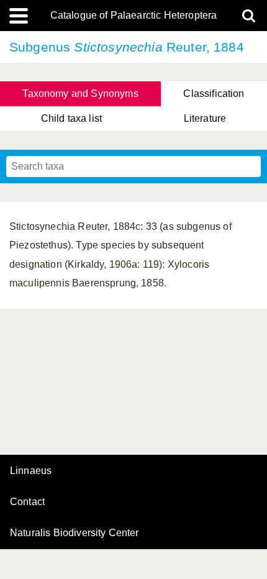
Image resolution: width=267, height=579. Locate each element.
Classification (213, 93)
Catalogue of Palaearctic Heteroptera (133, 16)
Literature (205, 118)
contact (27, 501)
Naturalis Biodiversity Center (74, 533)
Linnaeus (31, 471)
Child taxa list (71, 118)
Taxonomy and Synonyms (80, 93)
